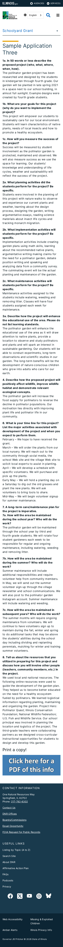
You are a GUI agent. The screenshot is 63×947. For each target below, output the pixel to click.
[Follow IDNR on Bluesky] (48, 896)
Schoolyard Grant (18, 31)
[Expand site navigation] (57, 15)
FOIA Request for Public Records (21, 832)
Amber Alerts (10, 930)
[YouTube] (29, 896)
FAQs (5, 874)
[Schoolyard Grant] (56, 30)
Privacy (7, 886)
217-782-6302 (19, 801)
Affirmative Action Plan (16, 868)
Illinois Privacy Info (41, 930)
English (33, 15)
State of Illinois (39, 939)
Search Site (9, 856)
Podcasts (8, 880)
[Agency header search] (48, 15)
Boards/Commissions (14, 819)
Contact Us (9, 807)
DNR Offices (10, 813)
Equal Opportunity (13, 825)
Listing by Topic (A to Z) (16, 849)
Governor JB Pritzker (13, 939)
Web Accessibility (13, 919)
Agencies (39, 3)
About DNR (9, 862)
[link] (10, 896)
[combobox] (35, 15)
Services (55, 3)
